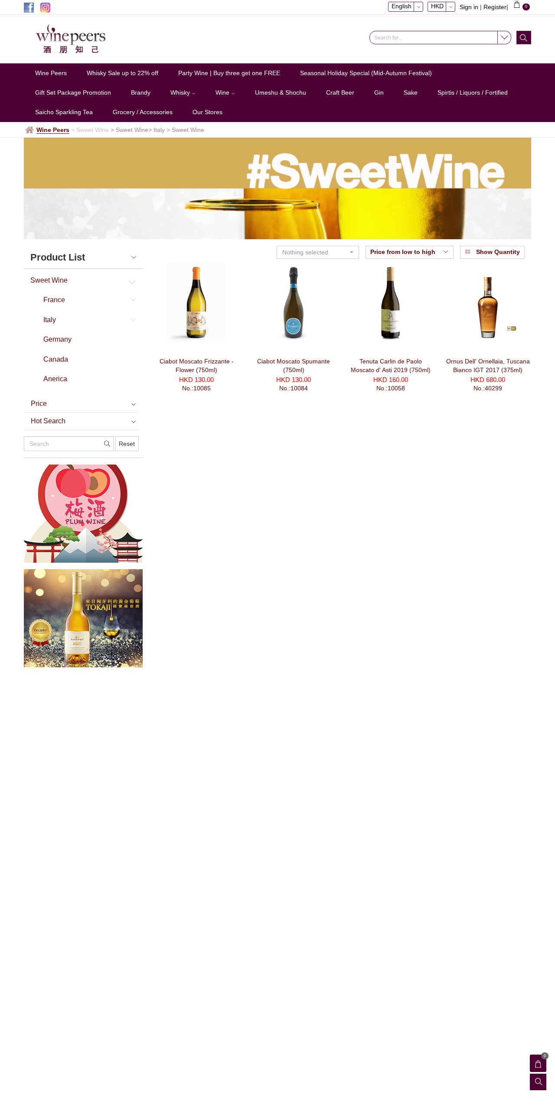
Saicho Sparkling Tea (64, 112)
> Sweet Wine (129, 129)
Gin (379, 92)
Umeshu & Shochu (280, 92)
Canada (55, 359)
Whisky (181, 92)
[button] (318, 252)
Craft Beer (340, 92)
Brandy (140, 92)
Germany (57, 339)
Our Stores (207, 112)
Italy (49, 319)
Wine (223, 92)
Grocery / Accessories (143, 112)
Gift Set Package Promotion (73, 92)
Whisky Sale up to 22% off (122, 72)
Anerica (55, 379)
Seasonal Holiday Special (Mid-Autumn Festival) (366, 72)
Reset (127, 443)
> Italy (156, 129)
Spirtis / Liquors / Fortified (472, 92)
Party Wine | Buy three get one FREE (229, 72)
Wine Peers (51, 72)
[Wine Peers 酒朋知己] (82, 39)
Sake (411, 92)
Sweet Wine (49, 280)
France (54, 299)
